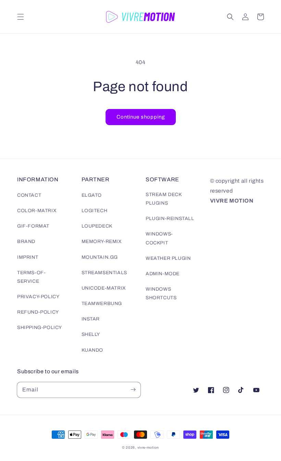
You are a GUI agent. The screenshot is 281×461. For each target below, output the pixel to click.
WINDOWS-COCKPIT (159, 238)
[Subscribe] (132, 389)
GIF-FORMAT (33, 226)
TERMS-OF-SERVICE (31, 277)
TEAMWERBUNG (102, 303)
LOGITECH (95, 210)
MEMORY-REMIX (102, 241)
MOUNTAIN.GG (100, 257)
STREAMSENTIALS (104, 272)
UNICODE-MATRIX (104, 288)
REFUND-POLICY (38, 312)
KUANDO (92, 350)
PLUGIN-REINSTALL (170, 218)
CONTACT (29, 195)
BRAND (26, 241)
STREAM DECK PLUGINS (164, 199)
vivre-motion (148, 447)
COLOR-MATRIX (37, 210)
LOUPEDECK (97, 226)
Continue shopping (141, 117)
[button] (20, 16)
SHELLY (91, 334)
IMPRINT (27, 257)
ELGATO (92, 195)
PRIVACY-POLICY (38, 296)
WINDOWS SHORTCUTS (161, 293)
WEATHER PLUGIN (168, 258)
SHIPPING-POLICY (39, 327)
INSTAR (91, 319)
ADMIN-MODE (163, 273)
